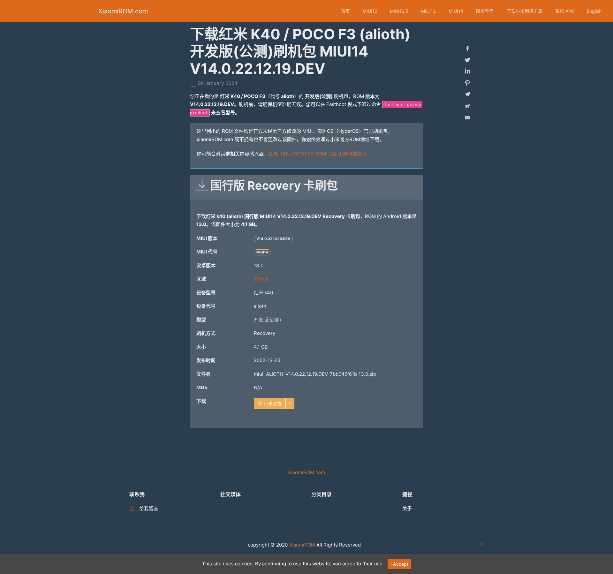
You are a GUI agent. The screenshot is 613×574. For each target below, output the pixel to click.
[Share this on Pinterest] (467, 83)
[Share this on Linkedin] (467, 71)
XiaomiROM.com (123, 11)
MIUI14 (456, 11)
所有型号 (485, 11)
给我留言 (148, 508)
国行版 (261, 279)
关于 (407, 508)
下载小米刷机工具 (524, 11)
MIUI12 (370, 11)
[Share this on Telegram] (467, 94)
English (594, 11)
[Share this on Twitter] (467, 60)
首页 (345, 11)
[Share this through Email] (467, 117)
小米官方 (272, 403)
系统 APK (564, 11)
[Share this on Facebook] (467, 48)
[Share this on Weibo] (467, 106)
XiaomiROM (302, 545)
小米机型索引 (352, 154)
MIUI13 (428, 11)
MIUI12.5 (399, 11)
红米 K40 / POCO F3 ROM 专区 (303, 154)
